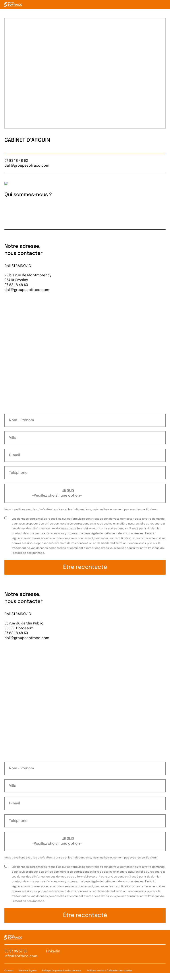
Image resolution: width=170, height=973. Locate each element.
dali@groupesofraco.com (26, 166)
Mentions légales (28, 970)
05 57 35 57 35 (15, 951)
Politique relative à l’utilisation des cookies (109, 970)
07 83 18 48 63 (16, 161)
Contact (8, 970)
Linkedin (53, 951)
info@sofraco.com (20, 956)
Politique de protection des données (61, 970)
